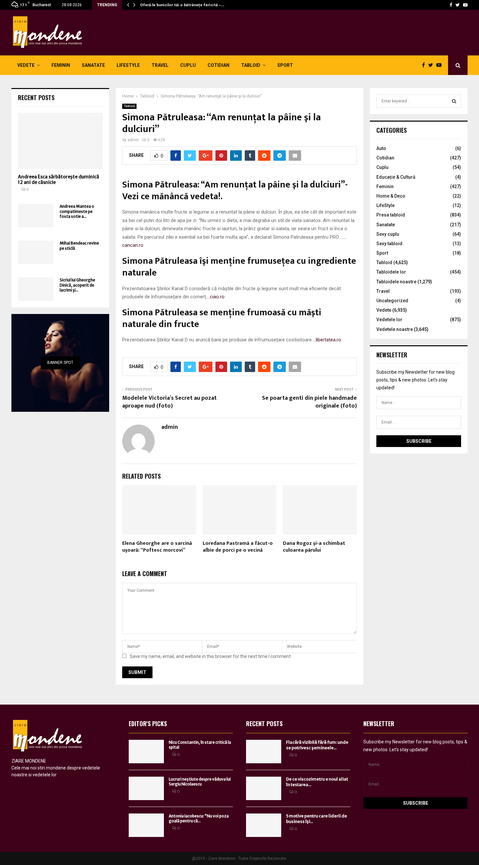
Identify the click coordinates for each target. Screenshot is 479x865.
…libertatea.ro (327, 340)
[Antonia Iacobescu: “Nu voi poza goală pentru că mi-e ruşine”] (146, 825)
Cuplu (188, 65)
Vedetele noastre (394, 329)
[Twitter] (458, 5)
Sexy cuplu (387, 234)
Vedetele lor (389, 319)
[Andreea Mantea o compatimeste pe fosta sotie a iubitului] (35, 215)
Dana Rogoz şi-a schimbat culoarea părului (314, 547)
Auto (381, 148)
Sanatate (93, 65)
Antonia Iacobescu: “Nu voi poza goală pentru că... (199, 818)
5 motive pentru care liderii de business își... (316, 818)
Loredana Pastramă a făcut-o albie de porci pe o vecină (238, 547)
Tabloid (250, 65)
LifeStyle (128, 65)
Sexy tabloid (389, 243)
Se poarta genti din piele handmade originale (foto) (309, 402)
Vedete (26, 65)
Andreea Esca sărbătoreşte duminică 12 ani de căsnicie (58, 179)
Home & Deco (390, 196)
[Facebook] (451, 5)
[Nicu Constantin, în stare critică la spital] (146, 751)
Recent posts (36, 97)
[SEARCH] (454, 101)
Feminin (60, 65)
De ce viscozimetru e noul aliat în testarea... (317, 781)
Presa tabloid (390, 214)
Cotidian (218, 65)
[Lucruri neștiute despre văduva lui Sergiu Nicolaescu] (146, 788)
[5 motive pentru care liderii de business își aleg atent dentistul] (263, 825)
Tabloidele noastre (396, 281)
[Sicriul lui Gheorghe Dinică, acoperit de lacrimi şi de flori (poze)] (35, 289)
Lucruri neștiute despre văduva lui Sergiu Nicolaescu (200, 782)
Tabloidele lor (391, 272)
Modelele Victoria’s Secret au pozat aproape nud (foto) (169, 402)
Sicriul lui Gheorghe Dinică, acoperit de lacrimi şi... (77, 284)
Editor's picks (148, 723)
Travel (160, 65)
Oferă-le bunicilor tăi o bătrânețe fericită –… (182, 5)
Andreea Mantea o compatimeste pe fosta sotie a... (77, 211)
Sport (285, 65)
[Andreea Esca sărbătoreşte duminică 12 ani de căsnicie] (60, 141)
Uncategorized (392, 300)
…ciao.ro (216, 297)
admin (133, 140)
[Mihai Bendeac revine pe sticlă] (35, 252)
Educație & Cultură (395, 177)
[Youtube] (465, 5)
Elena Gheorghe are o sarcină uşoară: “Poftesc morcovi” (157, 547)
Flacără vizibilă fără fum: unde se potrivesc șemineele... (317, 745)
